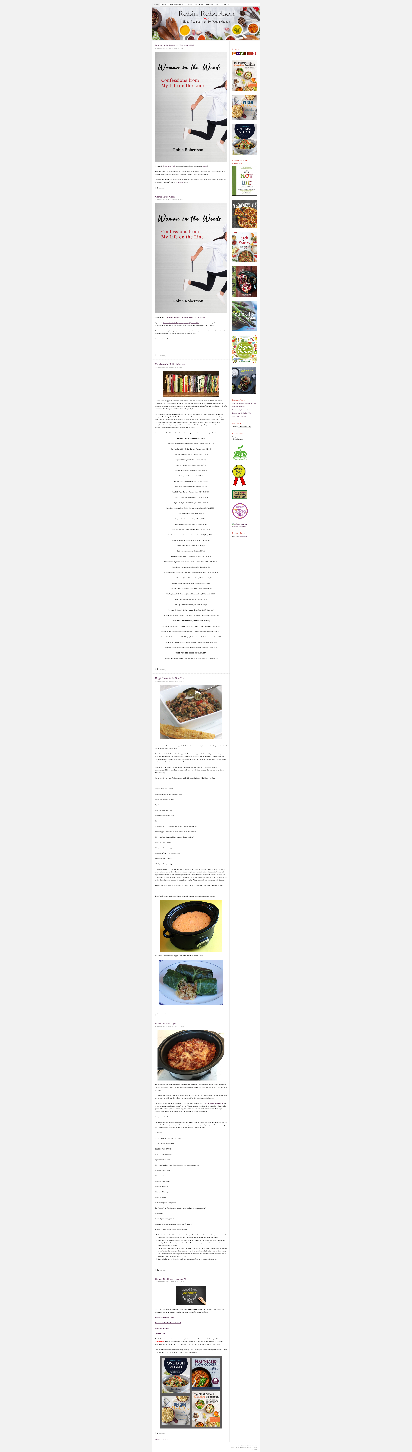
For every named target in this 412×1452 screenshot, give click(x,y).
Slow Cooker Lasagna (165, 1023)
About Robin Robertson (172, 5)
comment (160, 187)
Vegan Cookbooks (195, 5)
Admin (254, 1449)
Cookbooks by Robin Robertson (170, 364)
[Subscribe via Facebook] (246, 55)
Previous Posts (161, 1439)
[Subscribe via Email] (238, 55)
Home (156, 5)
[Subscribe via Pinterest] (254, 55)
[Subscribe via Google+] (250, 55)
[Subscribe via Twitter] (242, 55)
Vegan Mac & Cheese (162, 1328)
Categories (235, 437)
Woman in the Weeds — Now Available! (174, 45)
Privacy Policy (242, 536)
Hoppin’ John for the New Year (170, 678)
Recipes (209, 5)
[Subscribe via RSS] (234, 55)
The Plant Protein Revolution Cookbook (168, 1323)
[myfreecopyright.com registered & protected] (244, 525)
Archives (235, 426)
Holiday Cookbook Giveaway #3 (170, 1278)
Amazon (204, 166)
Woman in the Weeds (165, 196)
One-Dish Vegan (160, 1333)
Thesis (255, 1447)
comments (161, 355)
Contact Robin (222, 5)
